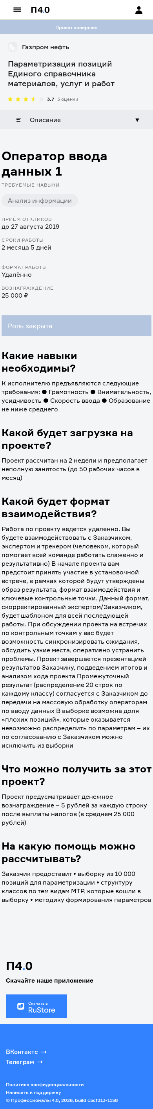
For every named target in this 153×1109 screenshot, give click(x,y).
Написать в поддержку (33, 1092)
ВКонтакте (22, 1051)
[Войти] (131, 10)
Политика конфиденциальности (45, 1084)
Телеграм (20, 1062)
